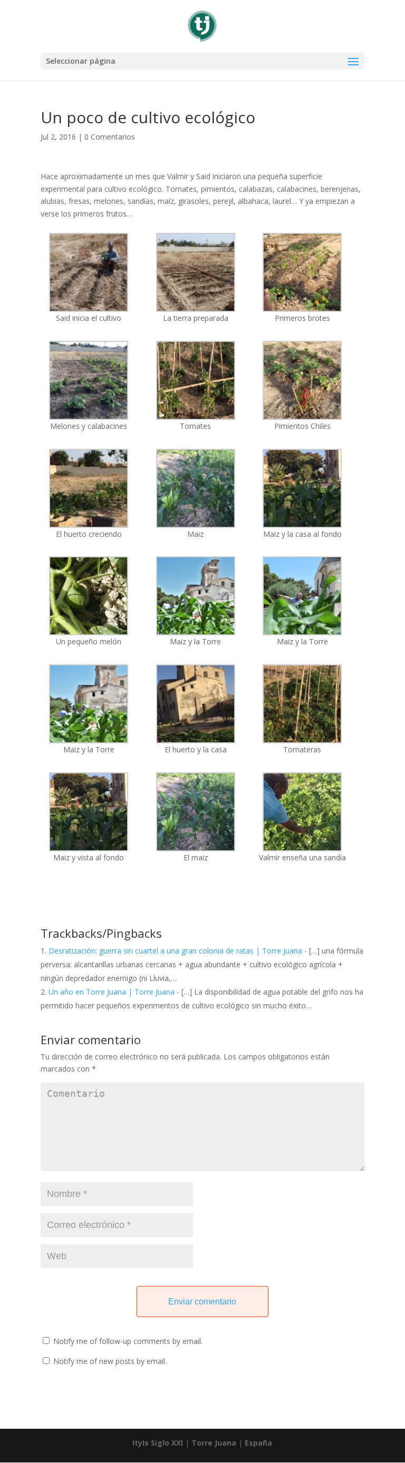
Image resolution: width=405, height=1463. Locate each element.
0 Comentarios (109, 137)
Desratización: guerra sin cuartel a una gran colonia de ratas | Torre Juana (175, 951)
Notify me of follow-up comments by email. (127, 1341)
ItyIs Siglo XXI (157, 1443)
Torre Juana (213, 1443)
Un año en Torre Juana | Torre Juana (112, 992)
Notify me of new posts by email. (110, 1361)
